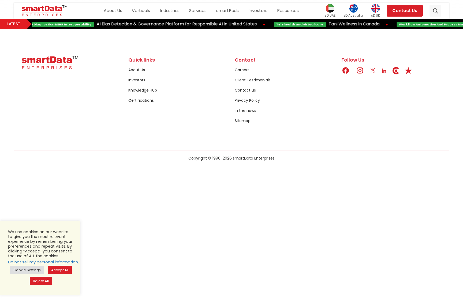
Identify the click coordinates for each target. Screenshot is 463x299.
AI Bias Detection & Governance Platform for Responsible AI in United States (174, 24)
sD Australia (353, 15)
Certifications (141, 100)
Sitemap (243, 120)
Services (197, 10)
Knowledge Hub (142, 90)
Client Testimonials (253, 80)
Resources (287, 10)
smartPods (227, 10)
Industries (170, 10)
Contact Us (404, 10)
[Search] (435, 11)
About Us (113, 10)
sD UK (375, 15)
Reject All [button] (41, 280)
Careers (242, 70)
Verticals (141, 10)
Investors (257, 10)
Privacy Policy (247, 100)
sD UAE (330, 15)
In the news (245, 110)
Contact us (245, 90)
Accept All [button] (60, 269)
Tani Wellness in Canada (351, 24)
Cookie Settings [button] (27, 269)
